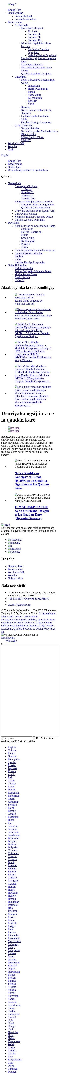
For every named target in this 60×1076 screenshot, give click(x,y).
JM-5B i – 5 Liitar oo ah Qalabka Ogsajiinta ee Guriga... (32, 335)
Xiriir (11, 149)
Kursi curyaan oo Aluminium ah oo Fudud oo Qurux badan (33, 317)
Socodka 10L (35, 40)
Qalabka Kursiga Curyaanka (36, 122)
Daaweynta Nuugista (32, 64)
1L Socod (33, 31)
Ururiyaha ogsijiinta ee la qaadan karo (28, 170)
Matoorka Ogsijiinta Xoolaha (29, 622)
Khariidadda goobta (11, 616)
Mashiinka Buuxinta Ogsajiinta (37, 204)
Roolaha (25, 107)
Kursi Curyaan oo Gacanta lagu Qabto (35, 225)
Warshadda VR (16, 143)
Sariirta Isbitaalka (30, 128)
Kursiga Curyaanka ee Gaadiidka (18, 619)
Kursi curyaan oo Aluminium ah (26, 624)
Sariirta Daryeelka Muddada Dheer (39, 131)
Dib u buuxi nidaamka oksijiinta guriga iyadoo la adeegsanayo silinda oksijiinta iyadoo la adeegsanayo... (31, 401)
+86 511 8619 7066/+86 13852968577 (29, 598)
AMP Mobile (31, 616)
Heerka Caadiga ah (38, 88)
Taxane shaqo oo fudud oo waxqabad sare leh (29, 302)
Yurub (31, 103)
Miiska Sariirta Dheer (32, 137)
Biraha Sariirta (28, 134)
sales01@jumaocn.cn (19, 604)
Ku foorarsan (35, 97)
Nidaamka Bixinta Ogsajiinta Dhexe (34, 216)
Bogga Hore (14, 9)
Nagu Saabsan (15, 12)
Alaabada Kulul (47, 613)
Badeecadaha (15, 22)
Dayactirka (20, 76)
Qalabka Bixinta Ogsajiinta (42, 55)
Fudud (31, 91)
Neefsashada (21, 25)
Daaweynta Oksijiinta (32, 28)
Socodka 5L (34, 37)
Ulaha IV (26, 140)
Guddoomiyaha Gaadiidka (35, 116)
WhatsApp (11, 640)
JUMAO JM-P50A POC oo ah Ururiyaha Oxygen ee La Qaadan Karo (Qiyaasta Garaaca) (32, 512)
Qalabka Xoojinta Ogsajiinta (36, 73)
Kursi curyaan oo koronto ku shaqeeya (35, 250)
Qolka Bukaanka (23, 125)
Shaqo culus (34, 94)
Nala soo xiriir (15, 578)
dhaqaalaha (34, 85)
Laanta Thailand (23, 15)
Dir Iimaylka (8, 637)
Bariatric (32, 100)
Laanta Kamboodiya (25, 19)
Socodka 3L (34, 34)
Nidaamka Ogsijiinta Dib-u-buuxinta (34, 201)
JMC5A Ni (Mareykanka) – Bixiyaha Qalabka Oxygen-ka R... (33, 380)
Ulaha (24, 119)
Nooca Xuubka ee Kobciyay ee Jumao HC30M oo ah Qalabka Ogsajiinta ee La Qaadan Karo (32, 480)
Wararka (12, 146)
